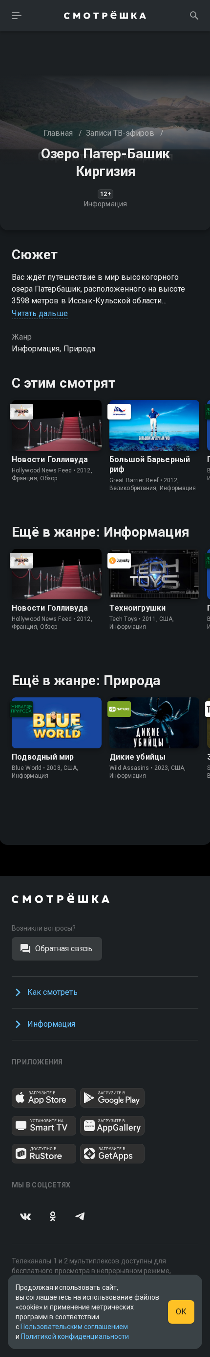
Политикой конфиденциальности (75, 1336)
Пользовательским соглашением (74, 1327)
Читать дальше (40, 313)
